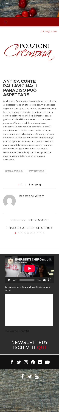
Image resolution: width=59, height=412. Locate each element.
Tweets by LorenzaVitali (17, 331)
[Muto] (44, 280)
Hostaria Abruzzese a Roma (29, 228)
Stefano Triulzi (36, 171)
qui (41, 347)
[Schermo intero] (49, 280)
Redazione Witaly (31, 196)
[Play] (9, 280)
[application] (29, 269)
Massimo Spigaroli (14, 171)
